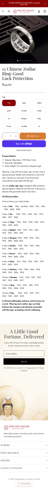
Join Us (24, 361)
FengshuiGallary (19, 479)
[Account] (39, 11)
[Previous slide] (3, 4)
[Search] (9, 11)
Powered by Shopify (33, 479)
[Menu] (3, 11)
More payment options (24, 150)
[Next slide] (45, 4)
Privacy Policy (32, 368)
